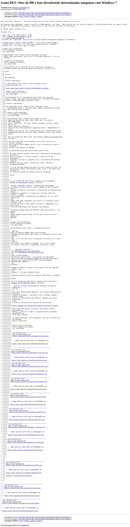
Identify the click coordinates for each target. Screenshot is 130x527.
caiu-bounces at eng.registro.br (27, 251)
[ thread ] (27, 16)
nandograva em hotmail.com (20, 7)
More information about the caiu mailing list (15, 525)
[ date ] (21, 16)
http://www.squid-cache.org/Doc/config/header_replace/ (27, 88)
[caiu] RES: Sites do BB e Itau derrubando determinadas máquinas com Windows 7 (45, 13)
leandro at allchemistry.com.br (19, 36)
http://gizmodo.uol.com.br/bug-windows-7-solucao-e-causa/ (35, 305)
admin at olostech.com (53, 137)
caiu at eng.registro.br (15, 38)
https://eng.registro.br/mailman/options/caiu (30, 343)
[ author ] (40, 16)
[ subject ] (33, 16)
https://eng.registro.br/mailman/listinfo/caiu (30, 336)
